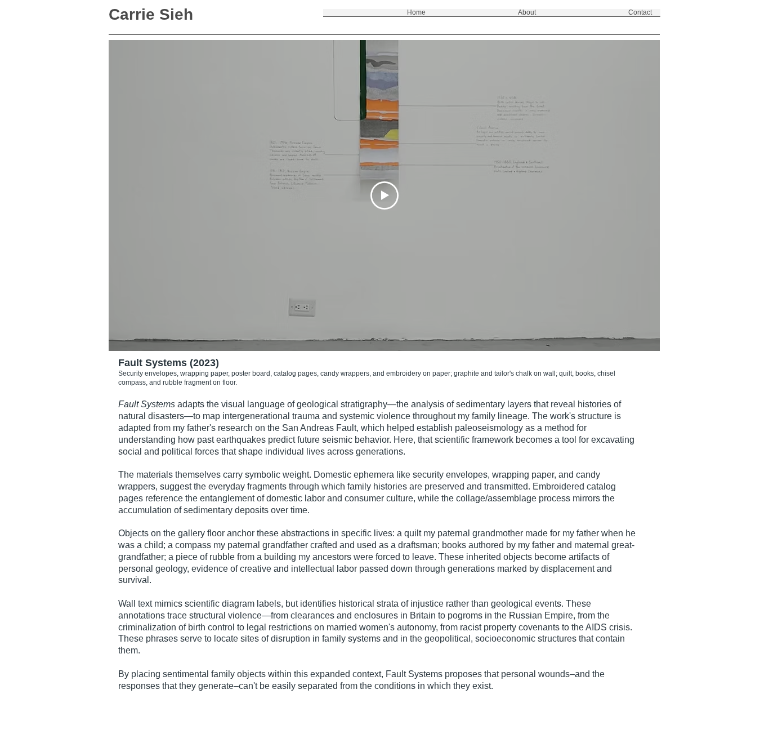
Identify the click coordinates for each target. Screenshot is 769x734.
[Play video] (384, 195)
